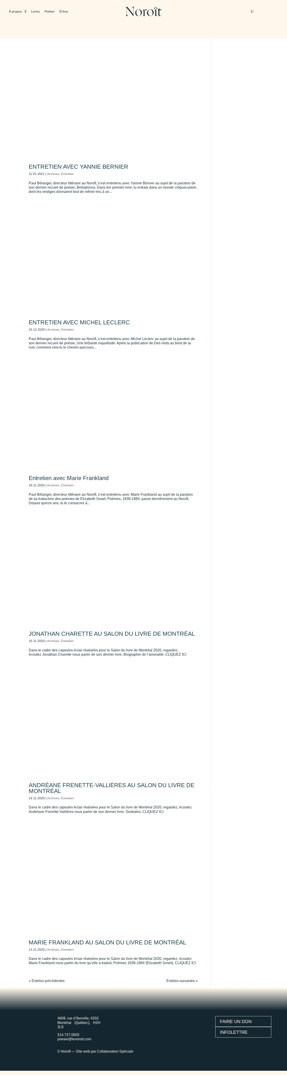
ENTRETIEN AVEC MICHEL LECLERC (79, 322)
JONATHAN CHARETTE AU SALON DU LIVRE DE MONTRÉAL (112, 633)
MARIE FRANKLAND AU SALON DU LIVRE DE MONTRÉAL (107, 942)
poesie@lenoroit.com (74, 1039)
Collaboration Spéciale (115, 1051)
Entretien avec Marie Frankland (69, 478)
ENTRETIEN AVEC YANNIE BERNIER (78, 166)
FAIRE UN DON (236, 1021)
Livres (35, 11)
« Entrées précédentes (47, 981)
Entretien (67, 174)
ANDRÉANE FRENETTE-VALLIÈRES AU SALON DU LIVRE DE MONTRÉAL (111, 788)
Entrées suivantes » (182, 981)
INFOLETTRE (234, 1032)
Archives (53, 174)
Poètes (49, 11)
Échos (63, 11)
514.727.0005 (68, 1035)
